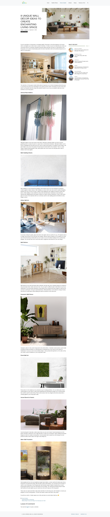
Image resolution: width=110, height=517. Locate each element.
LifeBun (22, 29)
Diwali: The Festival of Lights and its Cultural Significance (81, 62)
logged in (28, 506)
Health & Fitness (55, 2)
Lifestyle (70, 2)
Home (48, 2)
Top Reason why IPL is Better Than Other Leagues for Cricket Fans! (81, 73)
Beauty (75, 2)
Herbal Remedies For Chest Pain (28, 499)
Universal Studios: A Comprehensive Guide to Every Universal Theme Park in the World (81, 78)
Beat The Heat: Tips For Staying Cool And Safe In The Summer (81, 50)
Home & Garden (63, 2)
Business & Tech (82, 2)
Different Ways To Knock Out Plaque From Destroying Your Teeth (33, 500)
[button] (87, 3)
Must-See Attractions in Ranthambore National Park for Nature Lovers (81, 68)
